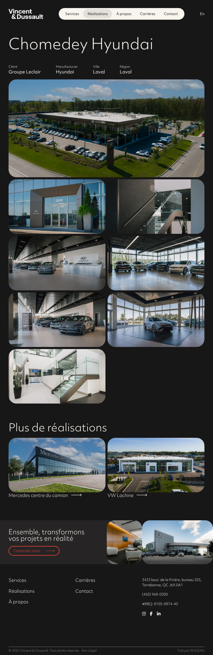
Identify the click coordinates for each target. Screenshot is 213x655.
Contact (171, 13)
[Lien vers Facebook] (151, 614)
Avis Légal (89, 650)
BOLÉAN (197, 650)
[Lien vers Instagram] (144, 614)
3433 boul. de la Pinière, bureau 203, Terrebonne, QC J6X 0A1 (172, 582)
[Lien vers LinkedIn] (159, 614)
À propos (123, 13)
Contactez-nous (27, 550)
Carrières (147, 13)
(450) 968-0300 (155, 594)
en (202, 13)
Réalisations (98, 13)
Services (72, 13)
